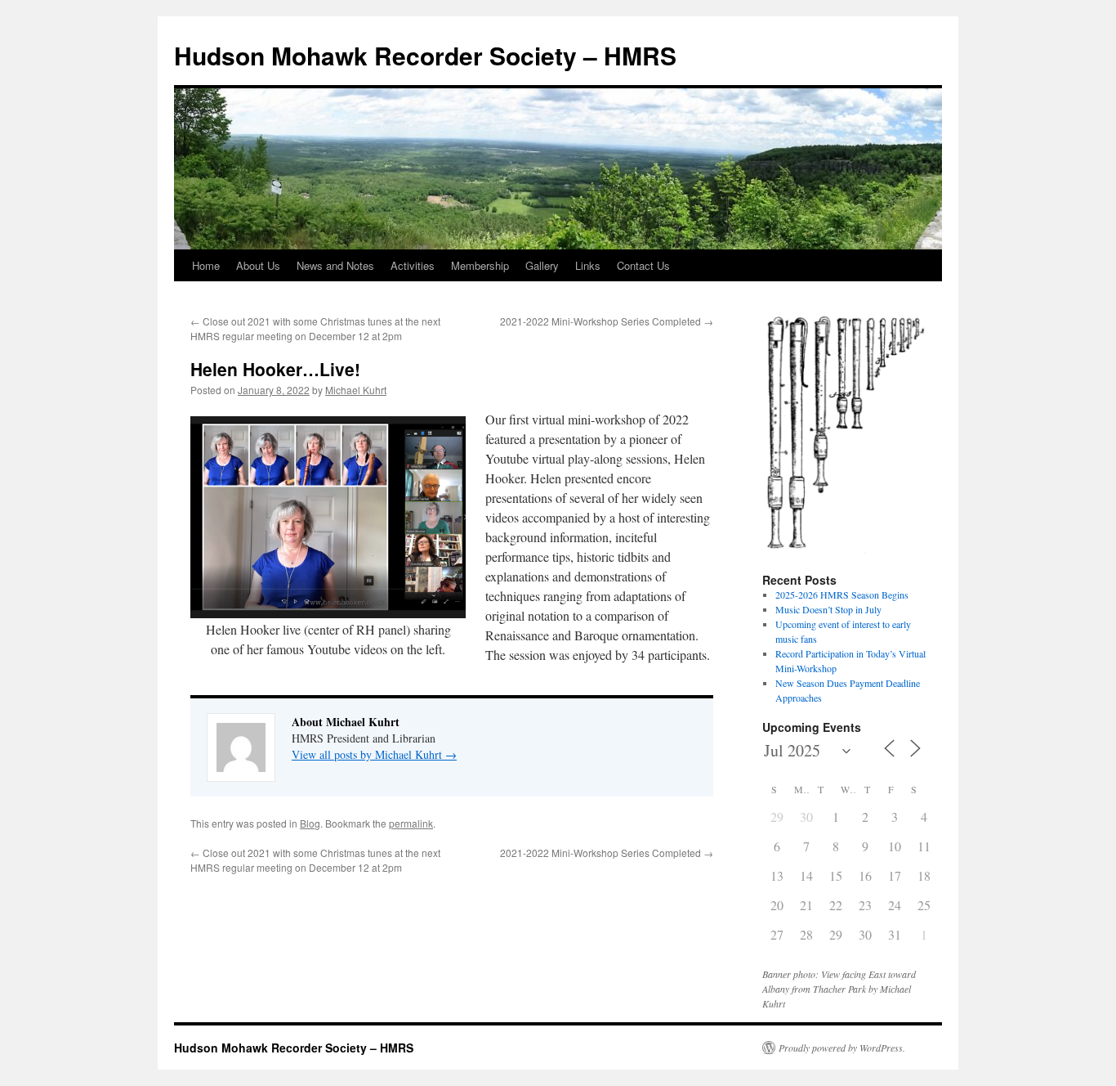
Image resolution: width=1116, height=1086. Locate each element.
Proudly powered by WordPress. (842, 1047)
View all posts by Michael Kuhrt (374, 754)
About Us (258, 265)
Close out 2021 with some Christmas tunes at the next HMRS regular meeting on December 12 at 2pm (315, 328)
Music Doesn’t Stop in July (828, 609)
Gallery (542, 265)
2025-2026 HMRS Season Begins (841, 594)
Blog (310, 823)
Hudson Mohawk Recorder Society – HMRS (425, 55)
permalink (411, 823)
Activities (413, 265)
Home (206, 265)
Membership (480, 265)
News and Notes (335, 265)
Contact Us (643, 265)
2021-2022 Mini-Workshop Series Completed (606, 321)
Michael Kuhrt (355, 390)
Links (587, 265)
